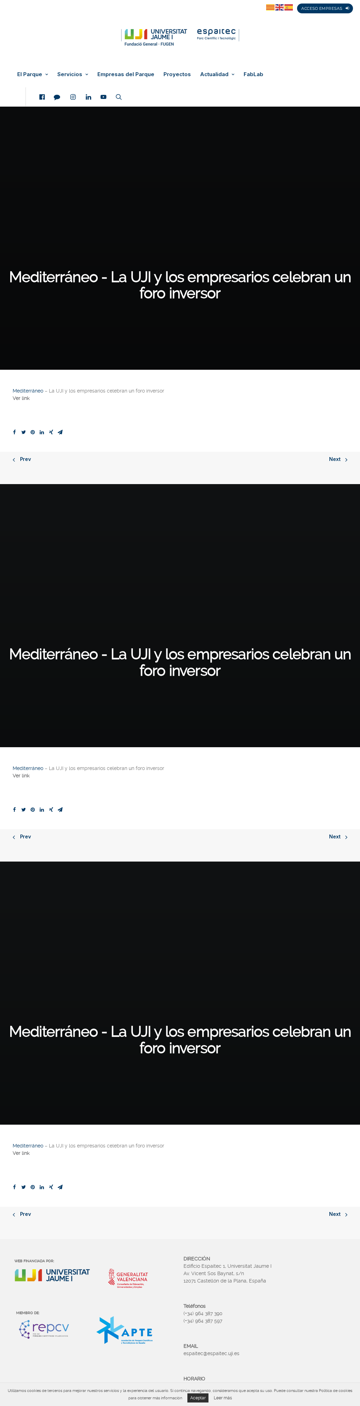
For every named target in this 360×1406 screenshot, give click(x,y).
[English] (279, 7)
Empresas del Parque (125, 74)
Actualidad (214, 74)
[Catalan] (270, 7)
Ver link (21, 398)
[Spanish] (289, 7)
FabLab (253, 74)
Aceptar (198, 1397)
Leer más (223, 1397)
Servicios (69, 74)
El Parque (29, 74)
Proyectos (177, 74)
